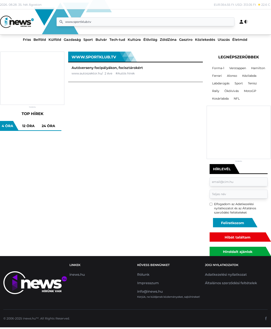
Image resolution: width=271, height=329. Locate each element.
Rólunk (143, 275)
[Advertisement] (32, 78)
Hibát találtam (237, 237)
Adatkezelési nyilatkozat (226, 275)
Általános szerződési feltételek (231, 283)
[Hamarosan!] (241, 22)
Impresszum (148, 283)
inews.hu (77, 275)
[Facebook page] (266, 318)
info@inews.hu (150, 291)
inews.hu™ (31, 318)
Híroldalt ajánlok (237, 252)
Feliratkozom (232, 223)
